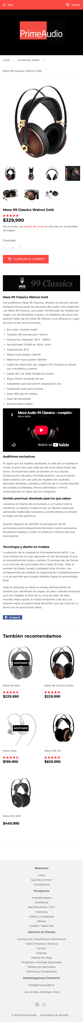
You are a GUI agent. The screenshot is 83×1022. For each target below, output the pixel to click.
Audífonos (41, 902)
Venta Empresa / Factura (41, 943)
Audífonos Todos (28, 60)
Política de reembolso (42, 966)
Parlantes (42, 911)
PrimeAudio (28, 1015)
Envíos (41, 948)
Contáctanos (42, 884)
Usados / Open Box (41, 925)
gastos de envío (34, 226)
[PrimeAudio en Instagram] (44, 1005)
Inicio (6, 60)
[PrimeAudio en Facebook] (37, 1005)
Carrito (75, 4)
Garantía (41, 952)
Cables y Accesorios (41, 916)
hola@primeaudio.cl (41, 984)
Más (10, 4)
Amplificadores (41, 897)
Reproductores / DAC (41, 907)
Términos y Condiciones (41, 971)
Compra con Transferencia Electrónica (41, 939)
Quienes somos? (41, 879)
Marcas (41, 921)
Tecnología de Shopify (54, 1015)
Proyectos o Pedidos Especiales (41, 962)
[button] (11, 215)
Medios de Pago (41, 957)
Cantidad (9, 240)
